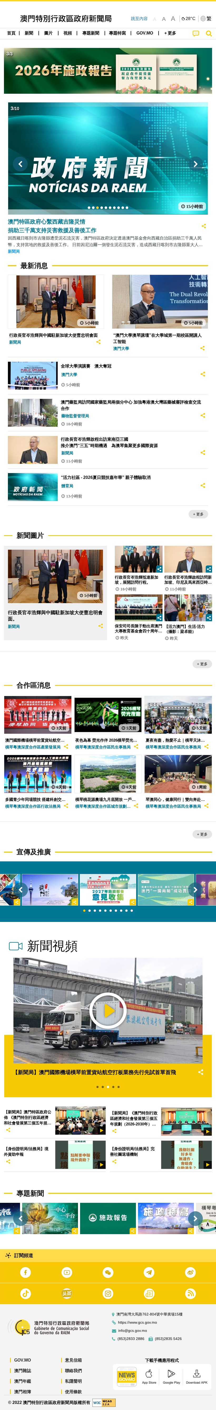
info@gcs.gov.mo (132, 1331)
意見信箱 (73, 1360)
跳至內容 (139, 18)
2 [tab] (89, 910)
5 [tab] (105, 910)
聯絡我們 (73, 1370)
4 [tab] (100, 910)
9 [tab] (126, 910)
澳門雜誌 (22, 1370)
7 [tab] (116, 910)
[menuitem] (29, 33)
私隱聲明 (73, 1381)
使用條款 (73, 1391)
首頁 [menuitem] (11, 33)
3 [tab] (94, 910)
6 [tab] (110, 910)
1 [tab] (84, 910)
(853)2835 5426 (168, 1339)
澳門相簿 (22, 1391)
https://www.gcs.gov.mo (137, 1322)
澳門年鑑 (22, 1381)
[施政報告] (108, 1218)
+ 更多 (198, 514)
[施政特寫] (166, 1218)
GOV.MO (22, 1360)
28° (191, 19)
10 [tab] (131, 910)
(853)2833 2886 (130, 1339)
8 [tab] (121, 910)
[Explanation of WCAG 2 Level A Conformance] (104, 1402)
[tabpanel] (108, 890)
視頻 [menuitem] (67, 33)
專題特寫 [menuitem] (117, 33)
